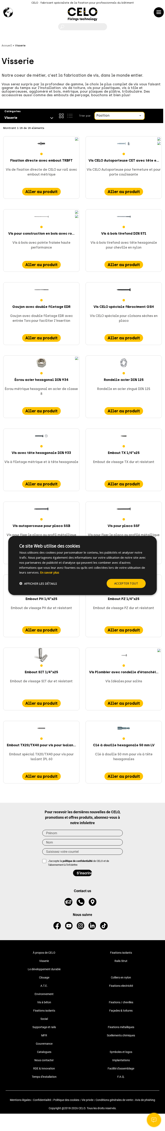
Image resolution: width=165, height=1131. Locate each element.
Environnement (44, 994)
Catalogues (44, 1052)
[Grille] (61, 115)
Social (44, 1018)
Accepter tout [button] (126, 583)
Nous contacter (44, 1060)
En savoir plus (49, 572)
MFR (44, 1035)
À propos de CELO (44, 952)
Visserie (44, 961)
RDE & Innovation (44, 1068)
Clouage (44, 977)
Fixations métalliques (121, 1027)
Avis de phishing (145, 1100)
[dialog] (82, 565)
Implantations (121, 1060)
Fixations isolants (121, 952)
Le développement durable (44, 969)
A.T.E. (44, 985)
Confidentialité (42, 1100)
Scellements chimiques (121, 1035)
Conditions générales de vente (114, 1100)
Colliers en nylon (121, 977)
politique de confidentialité (78, 860)
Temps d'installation (44, 1076)
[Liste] (70, 115)
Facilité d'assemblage (121, 1068)
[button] (38, 583)
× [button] (150, 540)
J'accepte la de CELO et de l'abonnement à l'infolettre (78, 863)
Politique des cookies (66, 1100)
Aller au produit (41, 191)
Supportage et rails (44, 1027)
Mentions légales (20, 1100)
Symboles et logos (121, 1052)
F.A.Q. (121, 1076)
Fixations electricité (121, 985)
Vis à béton (44, 1002)
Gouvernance (44, 1043)
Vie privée (87, 1100)
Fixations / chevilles (121, 1002)
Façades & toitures (121, 1010)
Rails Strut (120, 961)
